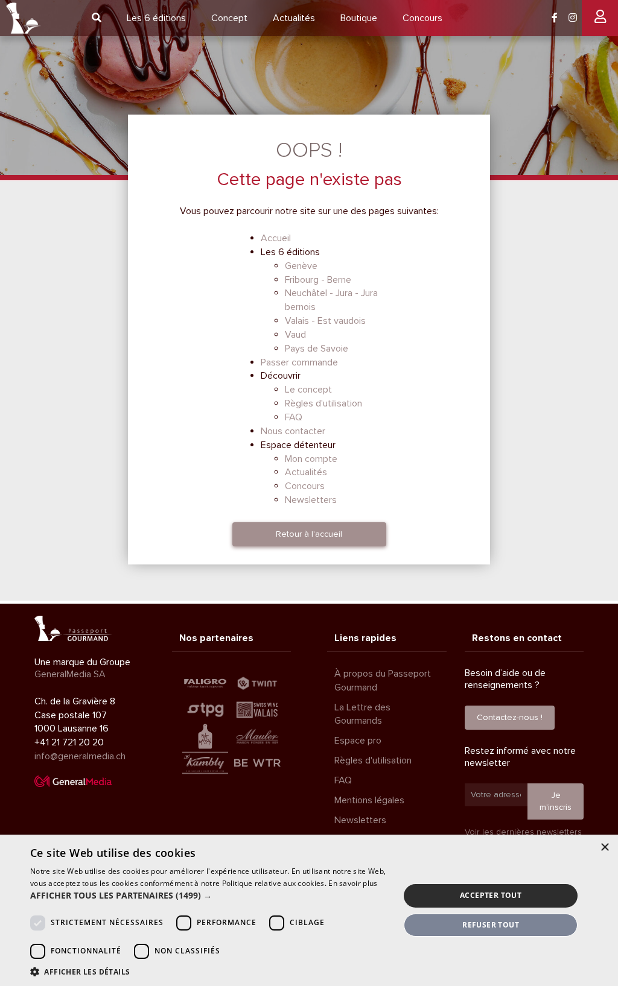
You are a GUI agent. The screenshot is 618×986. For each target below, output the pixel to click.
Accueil (276, 238)
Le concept (308, 390)
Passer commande (299, 362)
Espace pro (357, 741)
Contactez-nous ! (510, 717)
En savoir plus (352, 883)
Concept (229, 18)
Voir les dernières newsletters (523, 832)
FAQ (293, 417)
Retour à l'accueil (309, 534)
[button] (209, 896)
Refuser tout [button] (490, 925)
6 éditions (156, 18)
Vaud (295, 335)
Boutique (358, 18)
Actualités (294, 18)
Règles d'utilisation (323, 403)
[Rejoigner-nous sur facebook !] (555, 18)
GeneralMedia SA (70, 674)
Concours (422, 18)
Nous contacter (293, 431)
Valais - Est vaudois (325, 321)
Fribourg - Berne (318, 280)
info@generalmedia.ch (80, 756)
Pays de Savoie (316, 349)
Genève (301, 266)
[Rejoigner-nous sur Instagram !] (573, 18)
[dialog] (309, 910)
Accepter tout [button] (490, 895)
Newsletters (311, 500)
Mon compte (311, 459)
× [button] (604, 847)
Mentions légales (369, 800)
